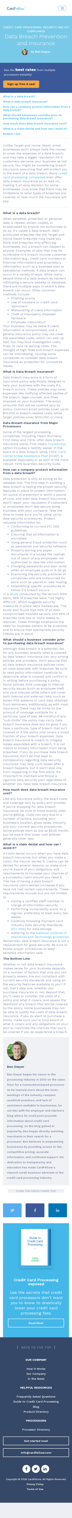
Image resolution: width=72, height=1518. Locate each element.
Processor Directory (36, 1429)
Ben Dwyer (42, 51)
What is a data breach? (19, 96)
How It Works (36, 1368)
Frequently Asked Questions (36, 1396)
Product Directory (36, 1411)
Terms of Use (35, 1489)
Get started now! (36, 1440)
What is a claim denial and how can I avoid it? (35, 128)
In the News (36, 1378)
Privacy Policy (35, 1484)
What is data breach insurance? (25, 101)
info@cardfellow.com (36, 1452)
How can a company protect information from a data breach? (36, 108)
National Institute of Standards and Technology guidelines (40, 935)
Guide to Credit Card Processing (36, 1401)
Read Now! (36, 1323)
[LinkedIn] (45, 1469)
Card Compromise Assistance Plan (34, 454)
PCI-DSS (18, 929)
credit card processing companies (35, 175)
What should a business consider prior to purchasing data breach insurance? (32, 116)
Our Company (36, 1373)
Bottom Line (11, 133)
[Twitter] (36, 1469)
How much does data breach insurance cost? (35, 123)
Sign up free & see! (21, 84)
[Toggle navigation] (62, 8)
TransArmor (57, 444)
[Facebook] (26, 1469)
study (14, 594)
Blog (36, 1406)
